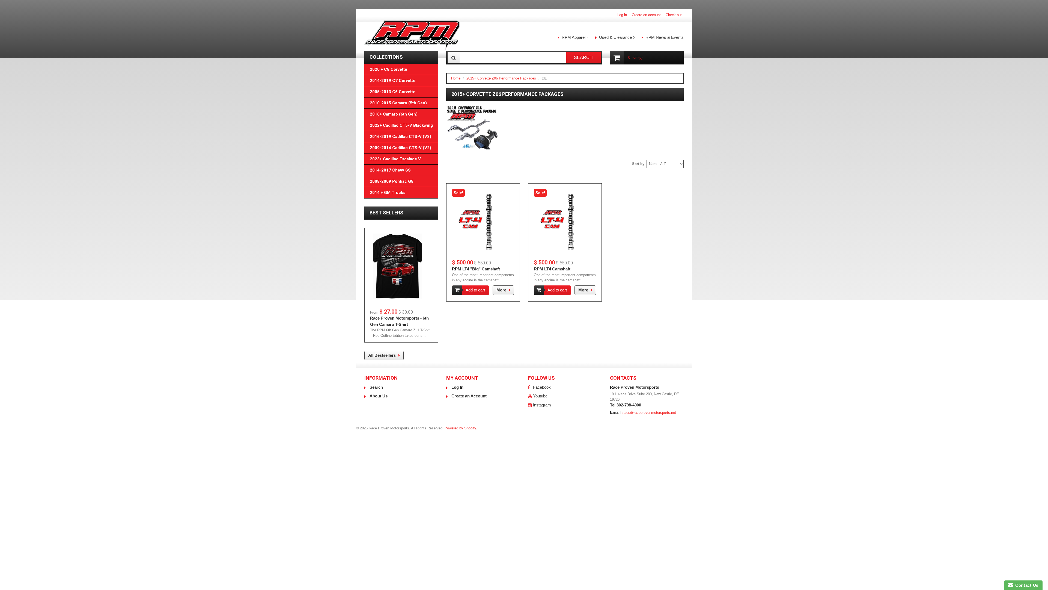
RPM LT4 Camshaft (552, 269)
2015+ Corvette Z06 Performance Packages (501, 78)
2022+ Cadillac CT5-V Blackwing (401, 125)
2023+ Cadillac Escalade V (395, 159)
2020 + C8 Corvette (388, 69)
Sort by (638, 164)
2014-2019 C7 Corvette (392, 80)
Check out (674, 15)
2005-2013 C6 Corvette (392, 91)
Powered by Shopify (460, 428)
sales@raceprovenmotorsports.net (649, 413)
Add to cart (475, 290)
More (501, 290)
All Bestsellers (382, 355)
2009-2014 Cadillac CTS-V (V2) (400, 147)
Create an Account (469, 396)
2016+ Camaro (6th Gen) (394, 114)
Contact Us (1025, 585)
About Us (379, 396)
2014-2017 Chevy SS (390, 170)
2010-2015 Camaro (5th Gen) (398, 103)
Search (376, 387)
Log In (457, 387)
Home (455, 78)
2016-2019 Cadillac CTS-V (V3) (400, 136)
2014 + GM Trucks (387, 192)
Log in (622, 15)
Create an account (646, 15)
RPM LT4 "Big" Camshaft (476, 269)
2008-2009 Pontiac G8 (391, 181)
